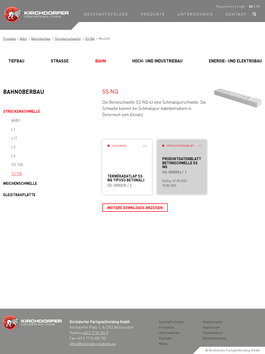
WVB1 (15, 120)
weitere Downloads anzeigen (135, 207)
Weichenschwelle (20, 183)
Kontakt (236, 14)
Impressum (211, 327)
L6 (13, 155)
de (251, 6)
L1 (13, 129)
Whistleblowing (214, 338)
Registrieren (225, 6)
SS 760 (17, 164)
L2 (13, 146)
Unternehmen (195, 14)
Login (241, 6)
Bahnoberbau (40, 38)
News (163, 343)
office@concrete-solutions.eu (93, 343)
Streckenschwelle (68, 38)
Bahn (23, 38)
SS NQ (89, 38)
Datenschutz (213, 332)
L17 (14, 138)
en (258, 6)
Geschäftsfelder (106, 14)
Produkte (153, 14)
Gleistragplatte (19, 194)
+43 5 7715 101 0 (95, 332)
